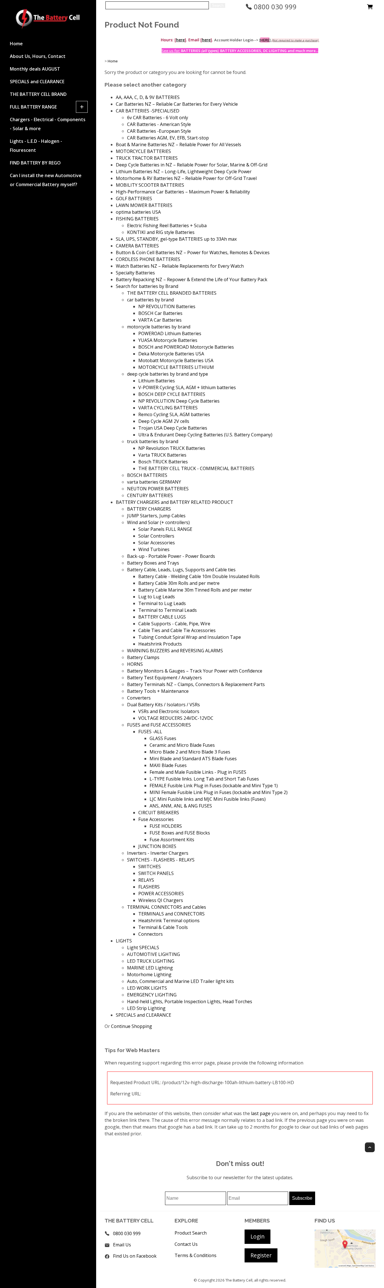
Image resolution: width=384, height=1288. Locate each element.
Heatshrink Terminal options (169, 920)
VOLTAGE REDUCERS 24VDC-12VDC (175, 718)
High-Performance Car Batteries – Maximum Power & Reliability (183, 192)
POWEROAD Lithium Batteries (169, 333)
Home (16, 43)
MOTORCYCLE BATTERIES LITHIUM (176, 367)
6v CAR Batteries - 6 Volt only (157, 117)
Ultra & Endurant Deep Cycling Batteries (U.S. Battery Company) (205, 435)
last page (260, 1113)
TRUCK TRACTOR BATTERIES (147, 158)
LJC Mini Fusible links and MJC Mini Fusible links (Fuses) (208, 799)
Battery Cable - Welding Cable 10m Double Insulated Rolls (199, 576)
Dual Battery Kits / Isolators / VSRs (163, 704)
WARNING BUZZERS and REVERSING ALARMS (175, 651)
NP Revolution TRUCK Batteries (171, 448)
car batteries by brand (150, 300)
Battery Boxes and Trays (153, 563)
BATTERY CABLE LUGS (162, 617)
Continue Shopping (131, 1026)
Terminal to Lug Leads (162, 603)
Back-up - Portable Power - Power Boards (171, 556)
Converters (139, 698)
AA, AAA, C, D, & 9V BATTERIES (148, 97)
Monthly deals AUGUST (35, 69)
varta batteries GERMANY (154, 482)
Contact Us (186, 1244)
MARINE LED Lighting (150, 968)
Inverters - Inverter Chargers (157, 853)
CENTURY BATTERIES (150, 495)
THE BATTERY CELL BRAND (38, 94)
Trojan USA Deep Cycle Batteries (172, 428)
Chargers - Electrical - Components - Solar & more (47, 124)
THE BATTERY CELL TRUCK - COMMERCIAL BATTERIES (196, 468)
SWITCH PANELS (156, 873)
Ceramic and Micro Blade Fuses (182, 745)
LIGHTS (124, 941)
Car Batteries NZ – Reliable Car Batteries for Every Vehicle (177, 104)
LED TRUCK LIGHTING (150, 961)
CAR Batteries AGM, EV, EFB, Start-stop (168, 138)
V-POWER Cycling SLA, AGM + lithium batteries (187, 387)
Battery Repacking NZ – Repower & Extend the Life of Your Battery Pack (191, 279)
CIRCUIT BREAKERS (158, 812)
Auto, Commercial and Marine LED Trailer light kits (180, 981)
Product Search (191, 1233)
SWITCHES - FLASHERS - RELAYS (161, 860)
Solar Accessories (156, 543)
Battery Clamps (143, 657)
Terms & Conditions (195, 1255)
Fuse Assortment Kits (172, 839)
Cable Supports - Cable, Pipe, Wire (174, 624)
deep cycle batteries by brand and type (167, 374)
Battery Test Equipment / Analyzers (164, 678)
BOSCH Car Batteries (160, 313)
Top (370, 1147)
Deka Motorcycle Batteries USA (171, 354)
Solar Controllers (156, 536)
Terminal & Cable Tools (163, 927)
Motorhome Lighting (149, 974)
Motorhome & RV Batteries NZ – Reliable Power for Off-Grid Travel (186, 178)
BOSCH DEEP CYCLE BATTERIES (171, 394)
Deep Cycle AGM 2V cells (163, 421)
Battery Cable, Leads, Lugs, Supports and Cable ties (181, 570)
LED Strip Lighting (146, 1008)
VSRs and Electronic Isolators (168, 711)
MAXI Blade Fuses (168, 765)
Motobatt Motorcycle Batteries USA (175, 360)
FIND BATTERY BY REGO (35, 163)
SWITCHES (149, 866)
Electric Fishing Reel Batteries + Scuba (167, 225)
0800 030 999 (274, 6)
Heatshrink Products (160, 644)
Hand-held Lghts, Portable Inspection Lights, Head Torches (189, 1001)
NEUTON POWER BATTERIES (158, 489)
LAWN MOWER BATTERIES (144, 205)
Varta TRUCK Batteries (162, 455)
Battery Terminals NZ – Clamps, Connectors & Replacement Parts (196, 684)
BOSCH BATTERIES (147, 475)
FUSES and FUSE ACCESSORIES (159, 725)
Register (261, 1255)
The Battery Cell (238, 1280)
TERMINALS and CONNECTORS (171, 914)
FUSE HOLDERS (166, 826)
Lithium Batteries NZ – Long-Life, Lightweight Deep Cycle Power (184, 171)
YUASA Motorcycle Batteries (167, 340)
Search (217, 5)
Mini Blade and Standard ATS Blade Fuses (193, 758)
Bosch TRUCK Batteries (163, 462)
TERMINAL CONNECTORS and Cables (166, 907)
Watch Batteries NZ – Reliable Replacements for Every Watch (180, 266)
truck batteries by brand (152, 441)
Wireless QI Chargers (160, 900)
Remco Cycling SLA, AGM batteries (174, 414)
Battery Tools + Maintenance (158, 691)
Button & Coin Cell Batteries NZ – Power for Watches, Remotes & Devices (193, 252)
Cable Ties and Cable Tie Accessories (177, 630)
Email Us (122, 1245)
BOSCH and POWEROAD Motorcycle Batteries (186, 347)
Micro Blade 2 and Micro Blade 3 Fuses (190, 752)
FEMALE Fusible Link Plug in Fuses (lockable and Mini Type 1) (214, 785)
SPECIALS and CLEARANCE (37, 81)
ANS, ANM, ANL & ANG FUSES (181, 806)
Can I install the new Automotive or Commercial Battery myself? (46, 180)
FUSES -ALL (150, 731)
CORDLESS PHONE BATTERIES (148, 259)
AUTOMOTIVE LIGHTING (153, 954)
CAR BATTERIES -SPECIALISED (147, 111)
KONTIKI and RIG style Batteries (161, 232)
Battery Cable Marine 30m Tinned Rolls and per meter (195, 590)
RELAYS (146, 880)
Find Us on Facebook (135, 1256)
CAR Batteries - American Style (159, 124)
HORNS (135, 664)
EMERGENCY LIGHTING (152, 995)
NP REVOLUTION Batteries (166, 306)
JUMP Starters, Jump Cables (156, 516)
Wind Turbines (154, 549)
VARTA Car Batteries (160, 320)
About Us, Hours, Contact (37, 56)
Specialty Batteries (135, 273)
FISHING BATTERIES (137, 219)
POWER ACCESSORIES (161, 893)
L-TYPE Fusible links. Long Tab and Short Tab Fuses (204, 779)
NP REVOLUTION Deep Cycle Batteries (179, 401)
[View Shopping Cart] (370, 8)
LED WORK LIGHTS (147, 988)
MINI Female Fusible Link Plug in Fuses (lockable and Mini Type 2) (219, 792)
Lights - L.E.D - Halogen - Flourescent (36, 145)
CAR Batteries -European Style (159, 131)
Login (257, 1236)
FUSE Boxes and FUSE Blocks (180, 833)
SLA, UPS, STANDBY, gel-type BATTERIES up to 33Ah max (176, 239)
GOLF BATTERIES (134, 198)
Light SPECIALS (143, 947)
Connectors (150, 934)
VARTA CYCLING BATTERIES (168, 408)
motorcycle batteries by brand (158, 327)
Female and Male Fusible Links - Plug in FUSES (198, 772)
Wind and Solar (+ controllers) (158, 522)
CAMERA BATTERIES (137, 246)
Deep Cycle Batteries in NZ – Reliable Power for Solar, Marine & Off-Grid (191, 165)
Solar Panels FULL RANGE (165, 529)
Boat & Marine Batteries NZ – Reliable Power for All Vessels (178, 144)
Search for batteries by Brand (147, 286)
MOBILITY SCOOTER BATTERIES (150, 185)
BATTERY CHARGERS (149, 509)
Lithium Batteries (156, 381)
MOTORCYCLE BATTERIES (143, 151)
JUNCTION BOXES (157, 846)
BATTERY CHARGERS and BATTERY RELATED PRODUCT (174, 502)
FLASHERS (149, 887)
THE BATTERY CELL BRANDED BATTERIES (171, 293)
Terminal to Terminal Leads (167, 610)
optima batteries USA (138, 212)
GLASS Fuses (163, 738)
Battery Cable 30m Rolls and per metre (179, 583)
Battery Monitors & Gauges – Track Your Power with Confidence (194, 671)
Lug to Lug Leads (156, 597)
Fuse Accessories (156, 819)
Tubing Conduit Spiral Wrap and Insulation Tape (189, 637)
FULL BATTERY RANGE (33, 107)
